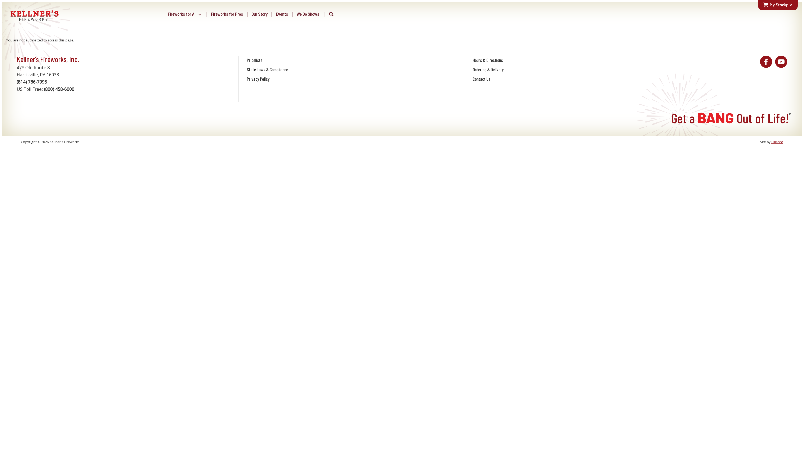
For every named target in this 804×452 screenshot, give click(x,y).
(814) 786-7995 (32, 82)
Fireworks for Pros (227, 14)
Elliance (777, 142)
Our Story (259, 14)
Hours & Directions (488, 60)
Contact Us (481, 79)
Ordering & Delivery (488, 69)
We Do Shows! (308, 14)
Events (282, 14)
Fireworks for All (182, 14)
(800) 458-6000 (59, 89)
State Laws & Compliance (267, 69)
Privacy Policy (258, 79)
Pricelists (254, 60)
